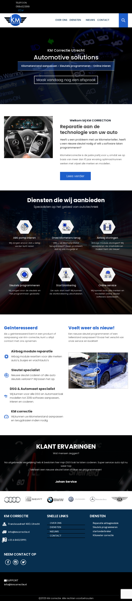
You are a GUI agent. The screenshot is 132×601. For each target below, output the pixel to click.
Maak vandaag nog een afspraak (66, 79)
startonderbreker (102, 531)
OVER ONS (61, 20)
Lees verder (75, 176)
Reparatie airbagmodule (105, 523)
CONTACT (103, 20)
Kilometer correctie (103, 535)
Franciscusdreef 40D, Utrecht (24, 523)
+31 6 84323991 (17, 539)
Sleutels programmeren (105, 527)
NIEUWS (90, 20)
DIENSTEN (75, 20)
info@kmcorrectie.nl (19, 531)
